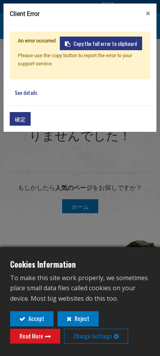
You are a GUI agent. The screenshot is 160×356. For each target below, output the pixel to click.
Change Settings (92, 335)
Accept (35, 318)
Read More (31, 335)
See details (26, 92)
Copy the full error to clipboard (105, 43)
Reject (81, 318)
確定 (20, 119)
